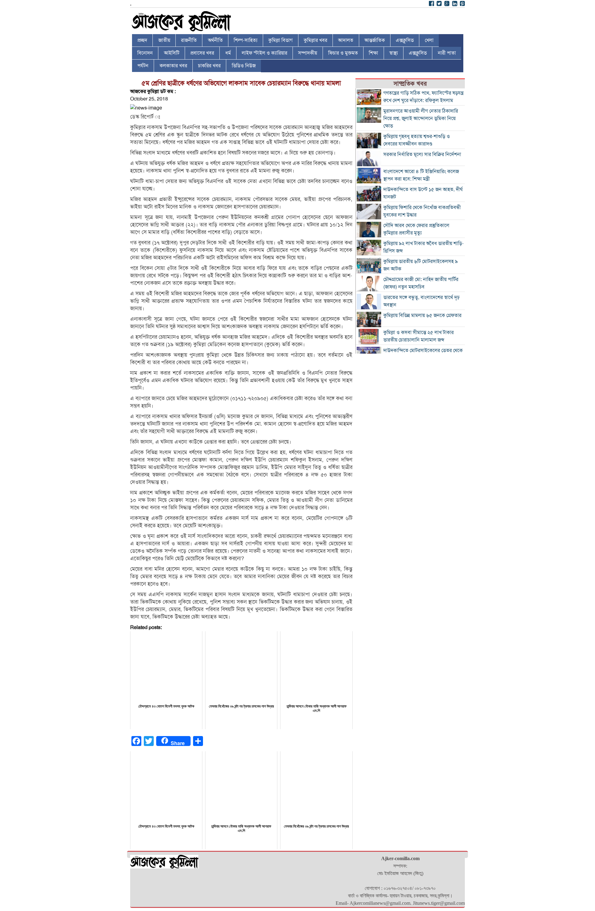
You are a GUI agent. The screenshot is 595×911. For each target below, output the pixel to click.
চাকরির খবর (209, 66)
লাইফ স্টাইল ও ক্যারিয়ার (264, 53)
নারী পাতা (447, 53)
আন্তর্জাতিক (374, 40)
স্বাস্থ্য (393, 53)
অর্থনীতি (215, 40)
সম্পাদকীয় (307, 53)
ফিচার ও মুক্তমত (343, 53)
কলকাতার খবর (173, 66)
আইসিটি (171, 53)
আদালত (345, 40)
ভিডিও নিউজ (244, 66)
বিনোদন (145, 53)
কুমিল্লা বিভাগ (280, 40)
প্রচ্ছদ (142, 40)
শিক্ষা (373, 53)
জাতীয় (164, 40)
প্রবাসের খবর (202, 53)
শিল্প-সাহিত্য (246, 40)
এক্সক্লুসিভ (405, 40)
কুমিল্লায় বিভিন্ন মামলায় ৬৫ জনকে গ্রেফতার (422, 315)
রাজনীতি (189, 40)
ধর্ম (228, 53)
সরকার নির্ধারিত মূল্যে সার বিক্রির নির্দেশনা (422, 154)
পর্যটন (142, 66)
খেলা (429, 40)
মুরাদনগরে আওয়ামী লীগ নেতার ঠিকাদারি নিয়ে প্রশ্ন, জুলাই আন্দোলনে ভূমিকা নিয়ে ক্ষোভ (420, 118)
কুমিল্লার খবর (315, 40)
